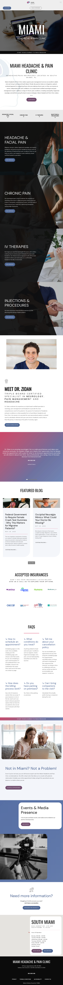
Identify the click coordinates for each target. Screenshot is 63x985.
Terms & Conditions (25, 979)
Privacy (14, 979)
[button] (60, 2)
